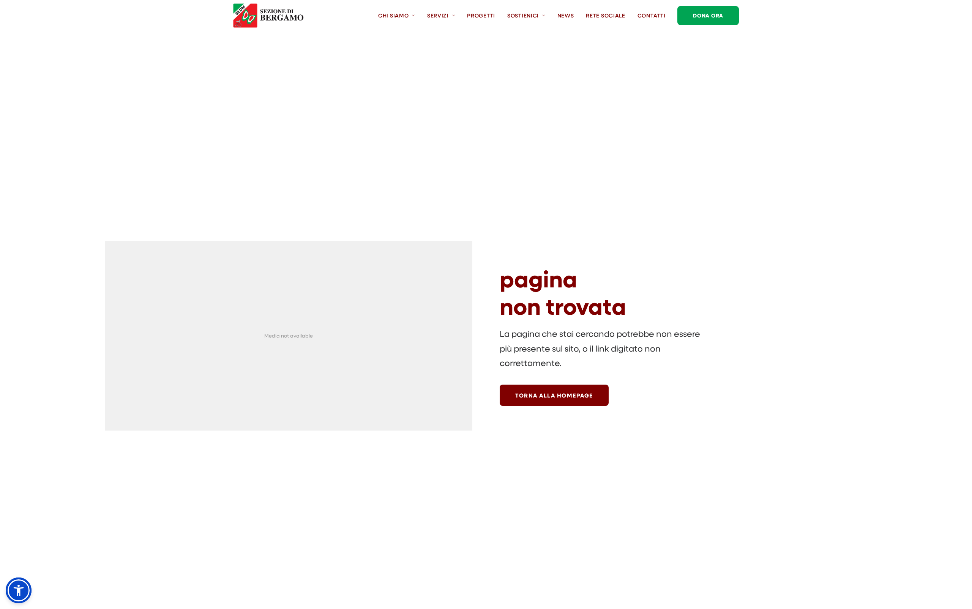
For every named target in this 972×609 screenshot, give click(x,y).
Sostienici (523, 15)
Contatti (651, 15)
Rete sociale (605, 15)
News (565, 15)
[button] (19, 590)
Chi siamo (393, 15)
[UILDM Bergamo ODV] (268, 15)
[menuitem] (399, 15)
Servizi (438, 15)
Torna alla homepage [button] (554, 395)
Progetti (481, 15)
